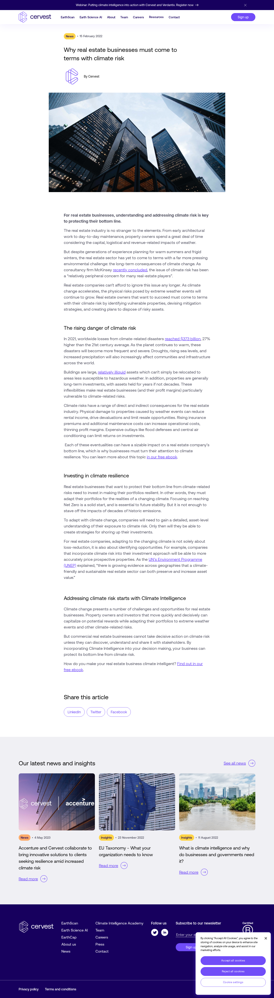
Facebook (119, 712)
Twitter (95, 712)
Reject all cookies (233, 971)
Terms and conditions (60, 989)
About (111, 17)
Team (124, 17)
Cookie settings (233, 982)
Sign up (243, 17)
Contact (174, 17)
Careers (138, 17)
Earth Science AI (91, 17)
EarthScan (68, 17)
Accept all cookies (233, 960)
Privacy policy (29, 989)
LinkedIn (74, 712)
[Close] (245, 5)
